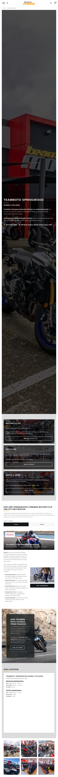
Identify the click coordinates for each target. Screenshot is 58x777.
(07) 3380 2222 (11, 225)
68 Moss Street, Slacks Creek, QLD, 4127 (36, 225)
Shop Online (29, 490)
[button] (3, 3)
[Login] (51, 3)
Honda (16, 524)
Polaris (42, 524)
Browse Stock (29, 438)
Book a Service (29, 464)
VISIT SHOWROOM (42, 585)
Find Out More (17, 647)
